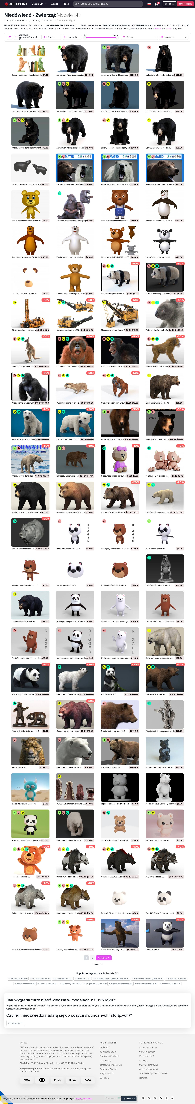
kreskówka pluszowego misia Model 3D (74, 293)
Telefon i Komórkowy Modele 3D (148, 978)
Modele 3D (104, 1047)
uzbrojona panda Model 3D (68, 549)
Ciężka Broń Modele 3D (121, 984)
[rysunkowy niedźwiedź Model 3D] (30, 204)
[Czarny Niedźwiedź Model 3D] (165, 95)
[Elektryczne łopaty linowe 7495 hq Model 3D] (120, 313)
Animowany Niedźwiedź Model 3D (160, 184)
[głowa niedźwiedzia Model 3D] (120, 568)
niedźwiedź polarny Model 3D (159, 512)
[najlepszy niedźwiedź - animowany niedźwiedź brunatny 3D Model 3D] (75, 459)
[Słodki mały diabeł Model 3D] (30, 787)
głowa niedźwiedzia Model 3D (114, 585)
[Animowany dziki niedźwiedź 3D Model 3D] (120, 423)
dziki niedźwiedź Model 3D (157, 403)
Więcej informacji (83, 1098)
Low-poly (72, 37)
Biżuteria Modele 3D (25, 984)
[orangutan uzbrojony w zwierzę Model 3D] (120, 386)
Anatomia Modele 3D (171, 984)
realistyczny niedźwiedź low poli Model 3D (75, 512)
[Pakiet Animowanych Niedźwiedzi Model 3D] (75, 168)
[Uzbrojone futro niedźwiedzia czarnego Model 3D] (165, 58)
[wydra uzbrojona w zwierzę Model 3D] (75, 386)
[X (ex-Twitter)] (149, 1098)
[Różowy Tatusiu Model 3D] (165, 824)
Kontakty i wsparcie (151, 1042)
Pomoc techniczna (148, 1047)
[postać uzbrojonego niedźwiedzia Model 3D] (30, 641)
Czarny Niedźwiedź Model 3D (158, 111)
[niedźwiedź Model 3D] (165, 678)
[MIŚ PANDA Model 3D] (165, 860)
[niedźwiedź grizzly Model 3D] (120, 496)
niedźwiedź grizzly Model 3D (113, 512)
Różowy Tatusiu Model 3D (157, 840)
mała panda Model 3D (155, 549)
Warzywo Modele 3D (177, 978)
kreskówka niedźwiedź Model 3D (115, 220)
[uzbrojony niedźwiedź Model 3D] (120, 532)
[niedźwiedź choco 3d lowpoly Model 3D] (120, 459)
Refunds (143, 1078)
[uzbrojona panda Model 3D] (75, 532)
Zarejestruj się (185, 4)
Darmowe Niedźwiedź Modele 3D (28, 37)
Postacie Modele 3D (41, 978)
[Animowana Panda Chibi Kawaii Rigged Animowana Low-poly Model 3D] (30, 824)
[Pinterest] (155, 1098)
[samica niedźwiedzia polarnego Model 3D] (30, 423)
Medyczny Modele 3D (71, 984)
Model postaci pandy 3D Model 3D (71, 621)
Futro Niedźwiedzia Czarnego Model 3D (29, 111)
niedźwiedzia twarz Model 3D (24, 293)
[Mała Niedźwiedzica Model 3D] (30, 568)
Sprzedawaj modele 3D (110, 1065)
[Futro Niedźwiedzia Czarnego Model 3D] (30, 95)
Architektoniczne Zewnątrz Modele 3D (111, 978)
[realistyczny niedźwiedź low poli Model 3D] (75, 496)
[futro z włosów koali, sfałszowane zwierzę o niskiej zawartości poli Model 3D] (165, 313)
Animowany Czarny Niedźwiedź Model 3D (74, 111)
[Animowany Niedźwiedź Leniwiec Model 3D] (75, 131)
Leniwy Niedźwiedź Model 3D (158, 148)
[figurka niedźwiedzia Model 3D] (165, 751)
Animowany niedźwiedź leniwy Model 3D (29, 148)
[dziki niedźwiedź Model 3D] (165, 386)
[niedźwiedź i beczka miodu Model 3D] (165, 714)
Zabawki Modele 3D (48, 984)
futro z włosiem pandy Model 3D (160, 293)
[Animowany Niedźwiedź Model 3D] (165, 168)
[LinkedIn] (166, 1098)
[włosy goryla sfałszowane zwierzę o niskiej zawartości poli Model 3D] (30, 386)
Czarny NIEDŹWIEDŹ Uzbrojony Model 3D (119, 877)
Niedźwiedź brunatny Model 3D (70, 913)
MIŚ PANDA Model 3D (155, 877)
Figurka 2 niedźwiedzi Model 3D (25, 731)
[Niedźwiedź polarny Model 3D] (75, 824)
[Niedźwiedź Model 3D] (30, 860)
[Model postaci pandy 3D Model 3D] (75, 605)
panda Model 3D (108, 694)
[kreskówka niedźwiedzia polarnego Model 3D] (75, 240)
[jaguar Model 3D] (30, 751)
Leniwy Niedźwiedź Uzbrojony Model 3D (118, 148)
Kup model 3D (108, 1042)
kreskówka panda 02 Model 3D (159, 220)
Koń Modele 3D (83, 978)
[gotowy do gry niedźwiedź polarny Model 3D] (165, 641)
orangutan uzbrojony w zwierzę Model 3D (119, 403)
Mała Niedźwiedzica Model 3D (24, 585)
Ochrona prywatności (149, 1069)
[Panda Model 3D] (165, 933)
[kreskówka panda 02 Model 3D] (165, 204)
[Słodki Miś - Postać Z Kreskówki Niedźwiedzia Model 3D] (120, 824)
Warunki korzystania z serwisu (153, 1073)
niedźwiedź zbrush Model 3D (158, 585)
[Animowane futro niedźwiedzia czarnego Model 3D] (75, 58)
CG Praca (104, 1078)
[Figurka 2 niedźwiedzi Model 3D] (30, 714)
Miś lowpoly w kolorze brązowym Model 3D (164, 476)
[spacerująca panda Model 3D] (30, 678)
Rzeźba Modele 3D (19, 978)
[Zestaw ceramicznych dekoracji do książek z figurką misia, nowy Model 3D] (30, 58)
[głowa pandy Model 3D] (75, 568)
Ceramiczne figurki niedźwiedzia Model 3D (30, 184)
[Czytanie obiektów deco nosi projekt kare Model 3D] (75, 204)
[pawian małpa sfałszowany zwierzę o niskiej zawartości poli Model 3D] (165, 350)
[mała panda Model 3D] (165, 532)
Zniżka (51, 37)
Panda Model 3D (153, 949)
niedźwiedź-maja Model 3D (113, 731)
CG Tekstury (105, 1060)
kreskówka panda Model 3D (158, 257)
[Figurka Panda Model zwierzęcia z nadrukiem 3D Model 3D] (120, 787)
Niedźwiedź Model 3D (21, 877)
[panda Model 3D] (120, 678)
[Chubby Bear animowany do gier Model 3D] (75, 933)
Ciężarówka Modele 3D (146, 984)
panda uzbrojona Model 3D (113, 293)
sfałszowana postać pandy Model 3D (73, 658)
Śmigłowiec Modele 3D (96, 984)
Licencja (143, 1060)
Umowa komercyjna (148, 1065)
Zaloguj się (169, 4)
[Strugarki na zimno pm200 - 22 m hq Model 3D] (75, 313)
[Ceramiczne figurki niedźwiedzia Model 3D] (30, 168)
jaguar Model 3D (19, 767)
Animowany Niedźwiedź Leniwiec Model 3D (75, 148)
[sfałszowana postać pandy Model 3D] (75, 641)
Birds (168, 28)
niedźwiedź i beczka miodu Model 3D (162, 731)
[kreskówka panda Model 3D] (165, 240)
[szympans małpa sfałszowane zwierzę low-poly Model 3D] (120, 350)
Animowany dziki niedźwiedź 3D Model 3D (119, 439)
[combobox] (141, 37)
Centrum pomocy (147, 1051)
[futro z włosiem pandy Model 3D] (165, 277)
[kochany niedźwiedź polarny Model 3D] (75, 423)
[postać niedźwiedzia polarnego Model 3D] (120, 605)
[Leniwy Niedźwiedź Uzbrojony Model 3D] (120, 131)
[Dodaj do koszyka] (40, 69)
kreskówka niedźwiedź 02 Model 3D (27, 257)
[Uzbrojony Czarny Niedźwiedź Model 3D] (120, 95)
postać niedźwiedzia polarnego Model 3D (119, 621)
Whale (158, 28)
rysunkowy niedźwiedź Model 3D (26, 220)
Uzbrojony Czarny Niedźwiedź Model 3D (118, 111)
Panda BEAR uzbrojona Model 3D (71, 877)
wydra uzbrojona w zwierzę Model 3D (73, 403)
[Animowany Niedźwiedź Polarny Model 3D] (120, 168)
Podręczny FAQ (146, 1056)
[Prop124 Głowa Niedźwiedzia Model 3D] (30, 933)
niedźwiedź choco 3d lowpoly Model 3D (118, 476)
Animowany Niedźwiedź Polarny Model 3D (119, 184)
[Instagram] (143, 1098)
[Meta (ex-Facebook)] (160, 1098)
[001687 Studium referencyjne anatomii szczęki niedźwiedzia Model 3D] (75, 787)
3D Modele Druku (107, 1051)
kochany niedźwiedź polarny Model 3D (73, 439)
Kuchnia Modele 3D (63, 978)
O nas (23, 1042)
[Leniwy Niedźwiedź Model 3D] (165, 131)
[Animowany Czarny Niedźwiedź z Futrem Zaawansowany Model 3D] (120, 58)
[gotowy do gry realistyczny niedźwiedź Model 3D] (75, 714)
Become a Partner (108, 1069)
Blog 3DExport (106, 1073)
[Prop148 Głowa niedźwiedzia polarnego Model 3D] (120, 897)
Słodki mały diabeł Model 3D (24, 804)
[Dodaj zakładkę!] (45, 69)
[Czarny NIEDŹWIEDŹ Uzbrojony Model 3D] (120, 860)
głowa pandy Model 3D (67, 585)
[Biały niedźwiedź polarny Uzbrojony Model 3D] (30, 897)
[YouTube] (172, 1098)
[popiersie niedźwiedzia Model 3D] (30, 532)
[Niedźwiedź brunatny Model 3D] (75, 897)
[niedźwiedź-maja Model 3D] (120, 714)
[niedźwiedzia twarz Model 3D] (30, 277)
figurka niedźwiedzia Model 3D (159, 767)
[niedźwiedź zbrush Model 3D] (165, 568)
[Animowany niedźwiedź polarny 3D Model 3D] (30, 459)
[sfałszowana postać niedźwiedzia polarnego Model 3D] (120, 641)
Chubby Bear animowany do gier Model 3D (75, 949)
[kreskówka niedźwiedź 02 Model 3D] (30, 240)
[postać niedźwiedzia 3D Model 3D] (165, 605)
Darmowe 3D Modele (109, 1056)
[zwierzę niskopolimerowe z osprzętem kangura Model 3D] (30, 350)
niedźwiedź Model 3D (155, 694)
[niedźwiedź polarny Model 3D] (165, 496)
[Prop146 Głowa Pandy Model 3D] (165, 897)
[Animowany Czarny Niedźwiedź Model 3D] (75, 95)
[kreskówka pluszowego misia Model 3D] (75, 277)
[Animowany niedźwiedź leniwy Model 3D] (30, 131)
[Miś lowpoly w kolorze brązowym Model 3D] (165, 459)
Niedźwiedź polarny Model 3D (69, 840)
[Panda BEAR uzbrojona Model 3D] (75, 860)
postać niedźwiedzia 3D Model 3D (161, 621)
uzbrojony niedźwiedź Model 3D (115, 549)
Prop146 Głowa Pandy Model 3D (160, 913)
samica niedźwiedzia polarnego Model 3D (29, 439)
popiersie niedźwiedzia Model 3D (26, 549)
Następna (102, 958)
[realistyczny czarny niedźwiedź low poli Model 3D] (30, 496)
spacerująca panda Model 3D (24, 694)
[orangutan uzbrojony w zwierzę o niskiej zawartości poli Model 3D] (75, 350)
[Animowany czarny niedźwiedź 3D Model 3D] (165, 423)
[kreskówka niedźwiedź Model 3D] (120, 204)
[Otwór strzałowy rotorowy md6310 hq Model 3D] (30, 313)
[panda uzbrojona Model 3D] (120, 277)
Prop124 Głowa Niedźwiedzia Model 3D (28, 949)
